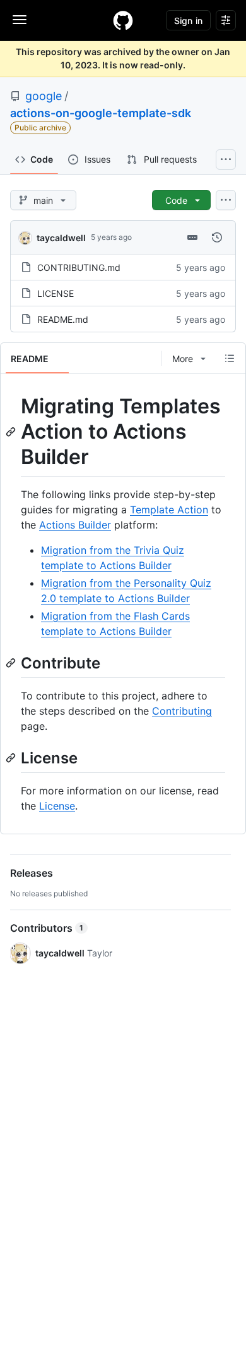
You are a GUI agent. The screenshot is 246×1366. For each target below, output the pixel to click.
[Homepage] (123, 20)
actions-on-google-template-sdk (100, 113)
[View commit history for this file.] (217, 237)
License (57, 805)
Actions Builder (75, 524)
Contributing (182, 711)
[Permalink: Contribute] (12, 663)
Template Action (169, 509)
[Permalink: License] (12, 758)
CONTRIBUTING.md (78, 267)
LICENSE (55, 293)
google (43, 96)
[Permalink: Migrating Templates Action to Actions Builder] (12, 432)
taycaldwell (61, 237)
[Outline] (229, 358)
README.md (62, 319)
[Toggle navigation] (19, 19)
